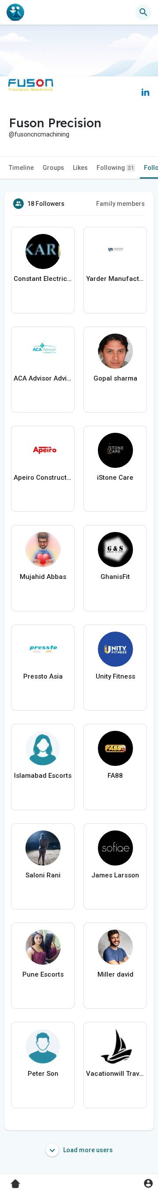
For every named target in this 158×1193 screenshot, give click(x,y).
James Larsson (115, 875)
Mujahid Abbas (43, 577)
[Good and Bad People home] (15, 12)
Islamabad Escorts (43, 776)
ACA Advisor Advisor (43, 378)
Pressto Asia (43, 676)
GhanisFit (115, 577)
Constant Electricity (43, 279)
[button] (148, 1183)
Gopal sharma (115, 378)
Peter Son (43, 1074)
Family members (120, 203)
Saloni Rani (43, 875)
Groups (53, 167)
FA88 (115, 776)
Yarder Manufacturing (115, 279)
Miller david (115, 974)
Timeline (21, 167)
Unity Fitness (115, 676)
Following (115, 167)
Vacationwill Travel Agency (115, 1074)
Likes (80, 167)
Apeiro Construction (43, 478)
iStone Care (115, 478)
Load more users (87, 1149)
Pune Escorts (43, 974)
